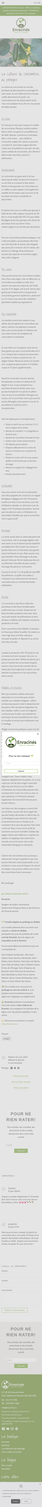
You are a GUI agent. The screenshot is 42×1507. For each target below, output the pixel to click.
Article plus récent (21, 1087)
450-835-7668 (12, 1403)
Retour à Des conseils (21, 1082)
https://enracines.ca (10, 1024)
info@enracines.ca (9, 1407)
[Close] (40, 1484)
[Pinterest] (16, 1428)
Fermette (5, 1442)
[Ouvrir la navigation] (3, 2)
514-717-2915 (11, 1400)
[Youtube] (8, 1428)
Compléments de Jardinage (13, 1448)
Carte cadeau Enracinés (11, 1452)
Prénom (5, 1271)
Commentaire (7, 1290)
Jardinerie (5, 1445)
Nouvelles (6, 1469)
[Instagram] (12, 1428)
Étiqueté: (5, 1034)
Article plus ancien (21, 1076)
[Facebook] (3, 1428)
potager (7, 1038)
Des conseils (7, 1465)
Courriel (5, 1281)
